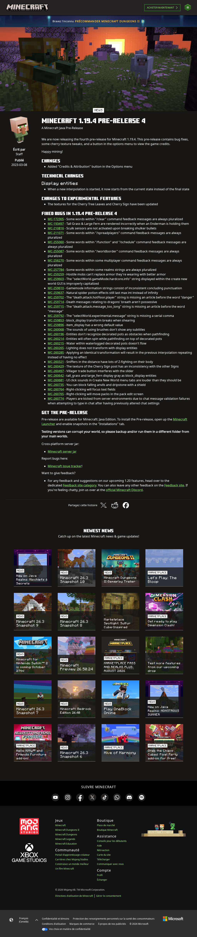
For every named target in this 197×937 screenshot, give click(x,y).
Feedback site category (79, 485)
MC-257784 (56, 270)
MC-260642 (56, 375)
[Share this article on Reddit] (114, 505)
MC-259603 (56, 279)
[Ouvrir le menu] (187, 8)
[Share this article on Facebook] (126, 505)
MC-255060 (56, 242)
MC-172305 (56, 219)
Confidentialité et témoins (55, 918)
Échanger (102, 879)
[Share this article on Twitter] (103, 505)
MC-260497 (56, 371)
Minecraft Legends (65, 839)
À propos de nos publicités (112, 923)
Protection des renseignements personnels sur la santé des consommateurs (113, 918)
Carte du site (104, 854)
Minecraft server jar (62, 451)
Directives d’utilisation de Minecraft (74, 895)
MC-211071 (56, 233)
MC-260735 (56, 385)
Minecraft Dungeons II (67, 830)
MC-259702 (56, 297)
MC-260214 (56, 339)
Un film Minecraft (64, 868)
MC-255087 (56, 251)
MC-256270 (56, 260)
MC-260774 (56, 398)
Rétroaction (103, 850)
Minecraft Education (66, 843)
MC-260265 (56, 348)
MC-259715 (56, 306)
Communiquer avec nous (110, 864)
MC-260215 (56, 343)
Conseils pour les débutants (112, 841)
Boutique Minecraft (107, 830)
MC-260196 (56, 334)
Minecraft (60, 825)
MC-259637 (56, 293)
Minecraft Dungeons (66, 834)
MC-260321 (56, 362)
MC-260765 (56, 394)
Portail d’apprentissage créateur (72, 854)
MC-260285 (56, 352)
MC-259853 (56, 320)
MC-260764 (56, 389)
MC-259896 (56, 325)
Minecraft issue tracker (65, 466)
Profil (100, 875)
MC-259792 (56, 316)
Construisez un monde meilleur (72, 864)
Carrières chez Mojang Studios (71, 859)
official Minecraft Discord (124, 490)
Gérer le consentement (108, 895)
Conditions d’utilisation (54, 923)
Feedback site (174, 485)
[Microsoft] (173, 918)
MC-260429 (56, 366)
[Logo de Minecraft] (27, 7)
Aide (99, 845)
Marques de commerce (81, 923)
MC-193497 (56, 224)
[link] (55, 797)
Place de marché (106, 825)
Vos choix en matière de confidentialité (69, 929)
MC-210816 (56, 228)
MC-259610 (56, 288)
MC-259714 (56, 302)
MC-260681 (56, 380)
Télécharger (103, 859)
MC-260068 (56, 329)
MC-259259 (56, 274)
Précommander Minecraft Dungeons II (107, 21)
